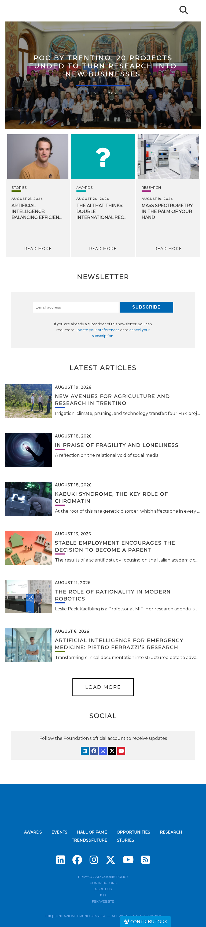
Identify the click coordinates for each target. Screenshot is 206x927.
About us (103, 889)
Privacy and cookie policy (103, 877)
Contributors (103, 883)
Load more (103, 687)
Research (151, 187)
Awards (84, 187)
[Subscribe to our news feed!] (145, 860)
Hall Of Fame (92, 832)
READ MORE (38, 248)
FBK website (103, 901)
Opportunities (133, 832)
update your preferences (97, 330)
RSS (103, 895)
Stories (19, 187)
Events (59, 832)
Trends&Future (89, 840)
